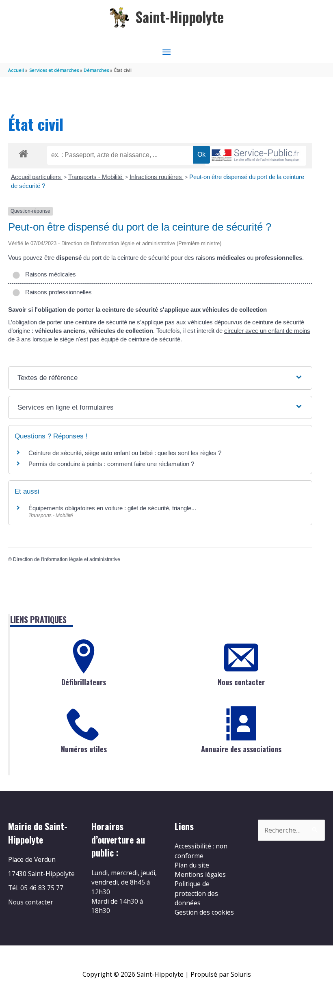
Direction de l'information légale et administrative (66, 559)
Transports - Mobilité (96, 176)
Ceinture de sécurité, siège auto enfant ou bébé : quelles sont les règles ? (124, 452)
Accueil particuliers (37, 176)
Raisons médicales (49, 274)
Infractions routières (157, 176)
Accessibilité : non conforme (201, 851)
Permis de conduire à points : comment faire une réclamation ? (111, 463)
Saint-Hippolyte (180, 16)
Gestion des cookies (204, 912)
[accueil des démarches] (23, 152)
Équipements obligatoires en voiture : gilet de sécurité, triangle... (112, 508)
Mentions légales (200, 874)
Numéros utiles (84, 749)
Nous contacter (241, 682)
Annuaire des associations (241, 749)
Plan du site (192, 865)
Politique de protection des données (196, 893)
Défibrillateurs (83, 682)
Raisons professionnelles (57, 292)
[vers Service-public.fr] (255, 156)
